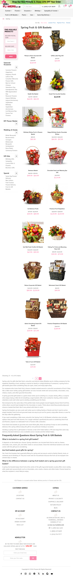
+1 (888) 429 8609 (48, 6)
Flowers (17, 11)
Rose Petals (9, 148)
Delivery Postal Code (10, 36)
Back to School (10, 83)
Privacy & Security (56, 498)
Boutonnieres (10, 137)
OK (33, 558)
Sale (31, 15)
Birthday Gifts (10, 159)
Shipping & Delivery (55, 502)
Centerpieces (10, 146)
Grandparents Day (11, 89)
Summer (8, 11)
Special (6, 173)
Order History (20, 522)
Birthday (37, 11)
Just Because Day (11, 111)
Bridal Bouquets (11, 135)
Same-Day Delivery (43, 15)
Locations (20, 495)
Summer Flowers (11, 70)
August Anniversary (12, 100)
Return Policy (55, 505)
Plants (24, 15)
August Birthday (11, 98)
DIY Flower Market (10, 121)
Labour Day (9, 76)
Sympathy (9, 161)
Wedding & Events (10, 130)
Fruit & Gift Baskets (11, 15)
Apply (11, 56)
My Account (20, 519)
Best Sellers (9, 180)
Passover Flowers (11, 96)
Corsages (8, 140)
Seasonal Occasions (7, 64)
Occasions (27, 11)
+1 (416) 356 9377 (56, 534)
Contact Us (20, 498)
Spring (8, 19)
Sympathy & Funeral (51, 11)
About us (55, 495)
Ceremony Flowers (11, 150)
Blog (56, 508)
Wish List (20, 525)
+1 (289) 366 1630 (57, 528)
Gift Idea (7, 156)
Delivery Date (9, 46)
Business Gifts (10, 168)
